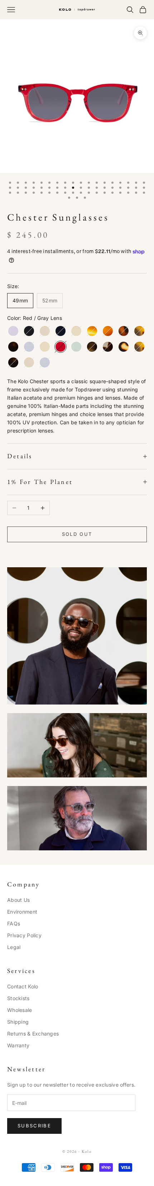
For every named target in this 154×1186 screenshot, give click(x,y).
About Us (18, 900)
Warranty (18, 1045)
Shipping (18, 1022)
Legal (13, 947)
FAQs (13, 923)
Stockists (18, 998)
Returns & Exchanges (33, 1034)
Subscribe (34, 1125)
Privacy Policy (24, 935)
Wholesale (19, 1010)
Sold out (77, 534)
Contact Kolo (22, 986)
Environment (22, 912)
